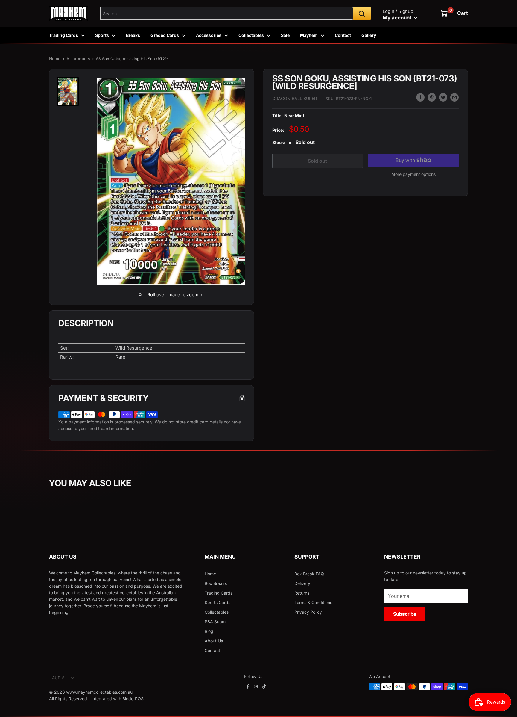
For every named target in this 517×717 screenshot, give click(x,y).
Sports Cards (217, 602)
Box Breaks (216, 583)
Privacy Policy (308, 612)
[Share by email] (454, 97)
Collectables (251, 35)
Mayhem (309, 35)
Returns (301, 592)
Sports (102, 35)
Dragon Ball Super (294, 98)
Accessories (208, 35)
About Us (214, 640)
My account (398, 18)
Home (54, 58)
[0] (443, 13)
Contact (343, 35)
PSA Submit (216, 621)
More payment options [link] (413, 174)
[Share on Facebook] (420, 97)
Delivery (302, 583)
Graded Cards (164, 35)
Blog (209, 631)
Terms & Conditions (313, 602)
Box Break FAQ (309, 573)
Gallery (368, 35)
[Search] (362, 13)
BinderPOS (133, 698)
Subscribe (404, 614)
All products (78, 58)
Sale (285, 35)
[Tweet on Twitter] (443, 97)
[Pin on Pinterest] (432, 97)
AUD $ (58, 677)
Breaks (133, 35)
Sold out (317, 161)
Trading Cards (63, 35)
